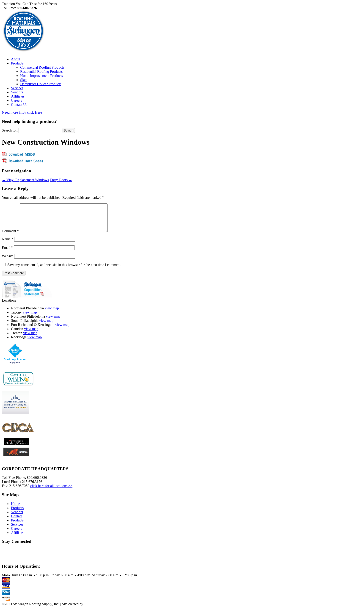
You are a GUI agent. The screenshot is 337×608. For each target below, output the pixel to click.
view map (52, 308)
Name (7, 239)
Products (17, 63)
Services (17, 88)
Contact (16, 516)
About (15, 59)
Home (15, 504)
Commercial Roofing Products (42, 67)
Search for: (10, 130)
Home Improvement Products (41, 76)
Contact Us (19, 104)
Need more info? (22, 112)
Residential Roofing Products (41, 71)
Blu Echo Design (93, 604)
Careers (16, 100)
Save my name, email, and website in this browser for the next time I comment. (64, 265)
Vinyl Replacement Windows (25, 180)
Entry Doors (61, 180)
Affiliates (17, 96)
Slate (23, 80)
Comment (10, 231)
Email (7, 247)
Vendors (17, 92)
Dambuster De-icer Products (40, 84)
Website (7, 256)
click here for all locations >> (51, 486)
